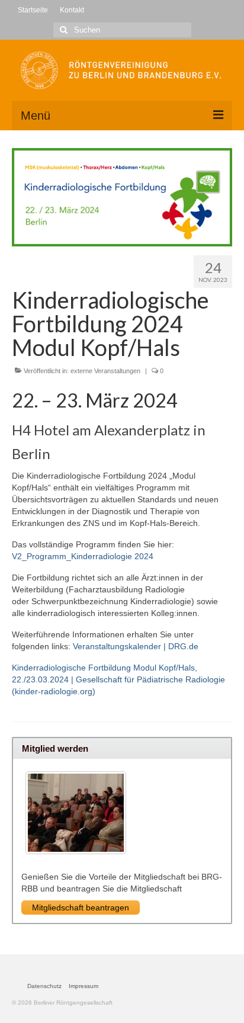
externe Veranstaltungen (105, 370)
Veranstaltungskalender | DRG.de (135, 646)
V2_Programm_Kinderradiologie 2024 (82, 556)
